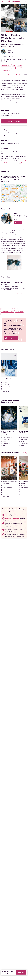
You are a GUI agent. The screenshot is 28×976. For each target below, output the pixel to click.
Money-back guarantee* (12, 518)
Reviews (10, 74)
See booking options (14, 121)
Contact (18, 222)
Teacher (16, 74)
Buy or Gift (21, 972)
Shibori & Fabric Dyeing (8, 68)
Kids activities (20, 68)
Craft (14, 65)
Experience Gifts (6, 70)
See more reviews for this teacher (14, 294)
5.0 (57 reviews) (8, 971)
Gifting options (11, 338)
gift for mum (7, 162)
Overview (4, 74)
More (20, 74)
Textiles (19, 65)
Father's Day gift (17, 162)
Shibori (9, 50)
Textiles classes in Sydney (10, 452)
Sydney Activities (6, 65)
